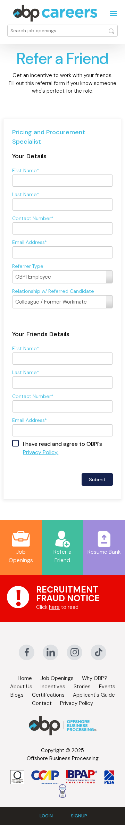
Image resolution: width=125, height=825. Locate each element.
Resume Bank (104, 551)
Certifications (48, 694)
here (54, 607)
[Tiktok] (98, 652)
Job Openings (21, 556)
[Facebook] (26, 652)
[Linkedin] (50, 652)
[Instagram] (74, 652)
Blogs (17, 694)
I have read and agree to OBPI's (62, 448)
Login (46, 816)
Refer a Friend (62, 556)
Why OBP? (94, 678)
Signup (79, 816)
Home (25, 678)
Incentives (53, 686)
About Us (21, 686)
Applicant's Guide (94, 694)
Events (107, 686)
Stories (82, 686)
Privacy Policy (76, 703)
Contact (42, 703)
